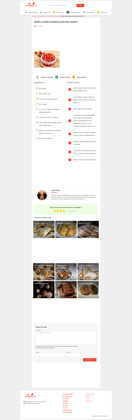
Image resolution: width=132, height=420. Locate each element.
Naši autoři (89, 401)
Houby (66, 405)
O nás (87, 398)
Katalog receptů (32, 12)
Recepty (39, 16)
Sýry (65, 408)
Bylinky (66, 401)
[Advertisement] (66, 38)
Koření (66, 403)
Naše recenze (46, 12)
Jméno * (38, 352)
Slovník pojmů (90, 12)
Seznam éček (103, 12)
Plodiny (66, 398)
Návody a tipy (60, 12)
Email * (68, 352)
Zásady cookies (90, 394)
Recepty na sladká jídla (47, 16)
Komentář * (38, 330)
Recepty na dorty (56, 16)
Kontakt (88, 396)
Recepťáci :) (54, 192)
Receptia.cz (34, 16)
